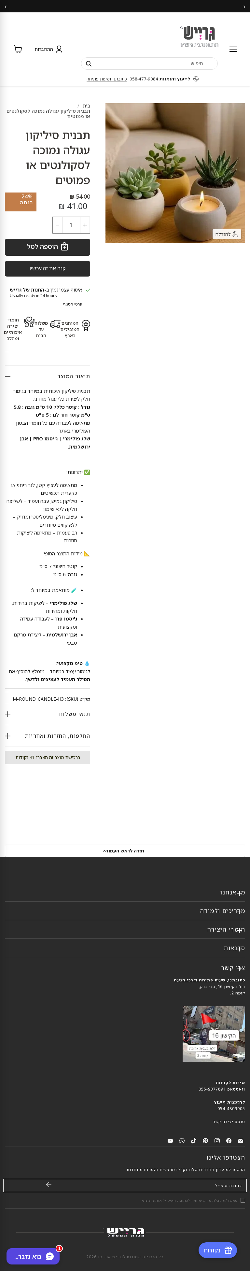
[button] (47, 49)
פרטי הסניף (72, 304)
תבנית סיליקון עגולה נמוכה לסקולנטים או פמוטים (48, 114)
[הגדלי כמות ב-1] (85, 225)
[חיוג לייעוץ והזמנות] (197, 78)
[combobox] (149, 63)
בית (86, 106)
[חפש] (88, 63)
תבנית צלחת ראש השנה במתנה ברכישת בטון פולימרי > (125, 6)
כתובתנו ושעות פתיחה (107, 79)
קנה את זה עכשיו (47, 268)
